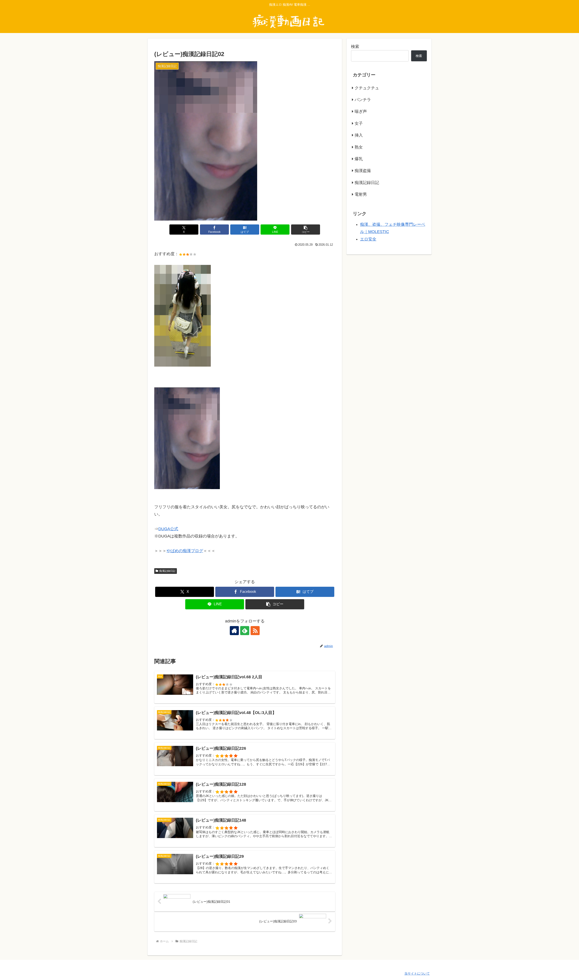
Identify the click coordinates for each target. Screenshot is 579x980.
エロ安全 (368, 239)
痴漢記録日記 (167, 570)
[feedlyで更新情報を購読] (244, 630)
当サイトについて (417, 973)
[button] (305, 229)
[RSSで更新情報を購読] (255, 630)
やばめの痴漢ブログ (184, 551)
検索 (355, 46)
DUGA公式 (168, 529)
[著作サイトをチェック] (234, 630)
